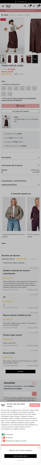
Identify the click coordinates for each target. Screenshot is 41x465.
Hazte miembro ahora (20, 456)
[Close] (38, 447)
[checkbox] (7, 434)
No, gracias (20, 460)
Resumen (36, 405)
